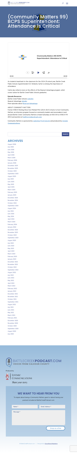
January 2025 (12, 195)
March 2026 (11, 158)
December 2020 (13, 321)
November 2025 (13, 168)
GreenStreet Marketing (51, 443)
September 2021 (13, 302)
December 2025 (13, 166)
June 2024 (11, 214)
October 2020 (12, 326)
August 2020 (12, 331)
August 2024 (12, 208)
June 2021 (11, 310)
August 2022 (12, 272)
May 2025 (11, 184)
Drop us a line (55, 428)
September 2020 (13, 329)
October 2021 (12, 299)
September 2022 (13, 270)
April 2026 (11, 155)
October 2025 (12, 171)
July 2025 (11, 179)
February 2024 (12, 224)
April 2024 (11, 219)
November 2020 (13, 323)
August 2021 (12, 304)
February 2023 (12, 256)
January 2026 (12, 163)
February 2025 (12, 192)
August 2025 (12, 176)
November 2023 (13, 232)
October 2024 (12, 203)
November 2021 (13, 297)
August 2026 (12, 144)
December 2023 (13, 230)
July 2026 (11, 147)
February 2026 (12, 160)
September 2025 (13, 174)
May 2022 (11, 280)
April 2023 (11, 251)
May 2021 (11, 312)
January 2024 (12, 227)
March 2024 (11, 222)
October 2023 (12, 235)
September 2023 (13, 238)
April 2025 (11, 187)
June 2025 (11, 182)
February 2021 (12, 318)
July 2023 (11, 243)
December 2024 (13, 198)
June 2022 (11, 278)
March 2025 (11, 190)
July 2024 (11, 211)
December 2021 (13, 294)
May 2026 (11, 152)
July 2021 (11, 307)
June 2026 (11, 150)
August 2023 (12, 240)
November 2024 (13, 200)
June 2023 (11, 246)
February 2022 (12, 288)
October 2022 (12, 267)
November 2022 (13, 264)
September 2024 (13, 206)
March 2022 (11, 286)
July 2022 (11, 275)
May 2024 (11, 216)
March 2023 (11, 254)
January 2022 (12, 291)
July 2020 (11, 334)
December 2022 (13, 262)
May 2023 (11, 248)
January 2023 (12, 259)
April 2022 (11, 283)
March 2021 (11, 315)
